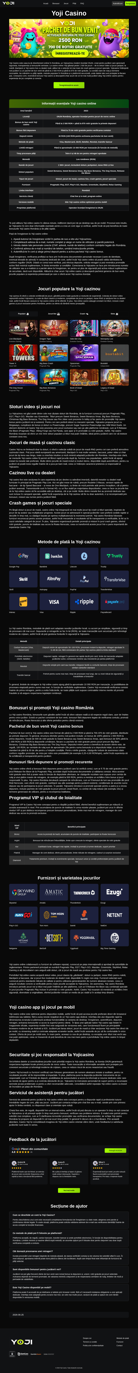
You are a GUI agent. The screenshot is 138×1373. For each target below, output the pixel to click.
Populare (22, 314)
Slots (113, 314)
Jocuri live (52, 314)
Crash (82, 314)
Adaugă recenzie (115, 1150)
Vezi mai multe (69, 1190)
